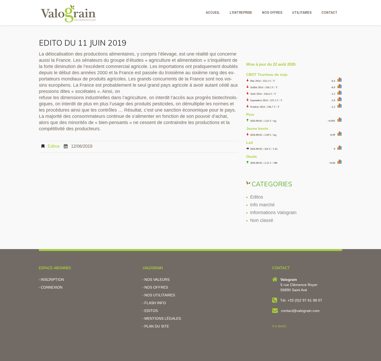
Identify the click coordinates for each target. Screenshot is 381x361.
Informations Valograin (273, 212)
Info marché (262, 204)
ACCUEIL (213, 12)
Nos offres (156, 287)
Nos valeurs (157, 279)
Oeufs (251, 156)
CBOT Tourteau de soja (266, 74)
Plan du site (156, 326)
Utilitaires (302, 12)
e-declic (280, 326)
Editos (54, 146)
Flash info (155, 303)
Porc (250, 114)
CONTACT (329, 12)
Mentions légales (162, 318)
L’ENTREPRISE (241, 12)
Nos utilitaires (159, 295)
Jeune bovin (257, 128)
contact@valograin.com (300, 311)
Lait (249, 142)
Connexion (51, 287)
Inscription (52, 279)
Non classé (261, 220)
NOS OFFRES (272, 12)
